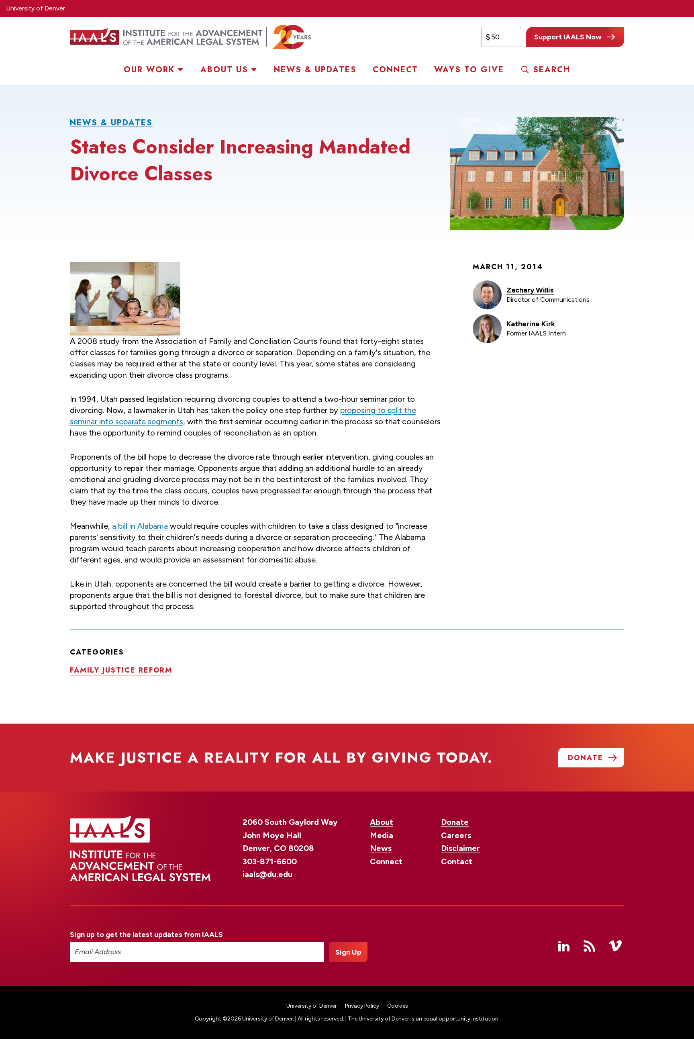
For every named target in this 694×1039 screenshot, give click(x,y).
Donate (455, 822)
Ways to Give (469, 70)
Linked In (564, 946)
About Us (224, 70)
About (381, 822)
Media (381, 835)
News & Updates (315, 70)
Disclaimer (460, 848)
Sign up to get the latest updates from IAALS (146, 934)
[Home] (190, 37)
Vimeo (615, 946)
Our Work (149, 70)
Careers (456, 835)
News (381, 848)
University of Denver (35, 8)
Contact (456, 861)
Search (551, 70)
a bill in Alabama (140, 526)
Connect (395, 70)
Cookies (397, 1005)
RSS (589, 946)
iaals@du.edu (267, 874)
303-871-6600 (270, 861)
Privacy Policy (362, 1005)
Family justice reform (121, 670)
